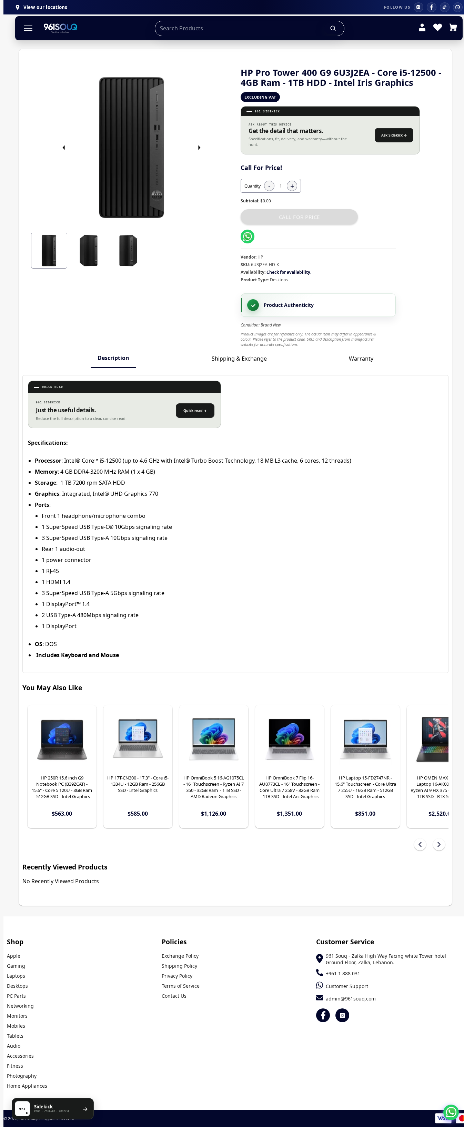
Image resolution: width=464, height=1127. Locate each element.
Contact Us (174, 996)
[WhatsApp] (458, 7)
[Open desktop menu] (28, 28)
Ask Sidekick (394, 135)
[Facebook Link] (323, 1015)
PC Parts (16, 996)
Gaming (16, 966)
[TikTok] (445, 7)
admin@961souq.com (351, 998)
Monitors (17, 1016)
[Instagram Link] (342, 1015)
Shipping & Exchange (239, 358)
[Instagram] (418, 7)
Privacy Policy (177, 976)
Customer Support (347, 986)
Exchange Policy (180, 956)
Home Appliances (27, 1086)
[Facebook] (431, 7)
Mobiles (16, 1026)
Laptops (16, 976)
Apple (13, 956)
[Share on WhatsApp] (247, 236)
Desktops (17, 986)
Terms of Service (181, 986)
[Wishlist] (437, 28)
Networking (20, 1006)
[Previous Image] (64, 147)
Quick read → (195, 410)
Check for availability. (288, 272)
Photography (22, 1076)
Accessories (20, 1056)
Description (113, 358)
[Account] (422, 28)
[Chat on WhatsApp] (451, 1112)
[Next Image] (199, 147)
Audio (13, 1046)
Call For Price (299, 216)
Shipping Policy (179, 966)
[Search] (333, 28)
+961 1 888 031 (343, 973)
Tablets (15, 1036)
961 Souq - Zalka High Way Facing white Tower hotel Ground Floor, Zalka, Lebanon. (386, 959)
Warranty (361, 358)
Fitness (15, 1066)
